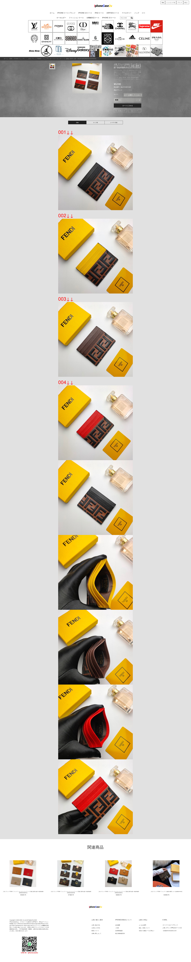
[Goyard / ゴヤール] (95, 38)
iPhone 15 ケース (85, 13)
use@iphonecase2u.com (169, 930)
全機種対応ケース (93, 18)
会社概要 (117, 925)
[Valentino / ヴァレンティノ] (144, 51)
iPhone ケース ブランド (66, 13)
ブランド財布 (128, 90)
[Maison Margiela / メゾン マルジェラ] (95, 26)
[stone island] (83, 38)
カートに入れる (127, 105)
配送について (95, 930)
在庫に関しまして (96, 933)
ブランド (179, 2)
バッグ (136, 13)
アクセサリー (126, 13)
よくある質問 (142, 925)
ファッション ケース (76, 18)
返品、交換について (144, 928)
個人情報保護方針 (120, 933)
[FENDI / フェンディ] (59, 26)
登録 (163, 2)
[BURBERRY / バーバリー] (132, 26)
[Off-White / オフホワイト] (71, 38)
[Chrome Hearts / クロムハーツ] (34, 38)
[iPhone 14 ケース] (157, 51)
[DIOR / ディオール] (83, 26)
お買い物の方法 (96, 925)
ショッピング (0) (170, 2)
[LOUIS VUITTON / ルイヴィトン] (34, 26)
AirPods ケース (113, 13)
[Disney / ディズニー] (71, 51)
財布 (143, 13)
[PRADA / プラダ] (157, 38)
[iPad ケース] (59, 51)
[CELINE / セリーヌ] (144, 38)
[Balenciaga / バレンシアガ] (59, 38)
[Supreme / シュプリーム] (144, 26)
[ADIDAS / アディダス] (132, 38)
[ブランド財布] (132, 51)
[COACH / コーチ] (120, 38)
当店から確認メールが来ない (146, 930)
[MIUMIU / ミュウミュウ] (34, 51)
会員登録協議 (118, 930)
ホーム (52, 13)
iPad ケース (99, 13)
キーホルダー (61, 18)
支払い (186, 2)
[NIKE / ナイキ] (157, 26)
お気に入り (120, 110)
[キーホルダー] (120, 51)
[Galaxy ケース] (83, 51)
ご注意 (117, 928)
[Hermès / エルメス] (46, 26)
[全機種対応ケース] (108, 51)
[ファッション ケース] (95, 51)
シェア (134, 110)
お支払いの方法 (96, 928)
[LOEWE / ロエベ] (108, 38)
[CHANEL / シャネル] (120, 26)
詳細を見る (23, 873)
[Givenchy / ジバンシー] (46, 38)
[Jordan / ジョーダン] (46, 51)
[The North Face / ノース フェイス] (108, 26)
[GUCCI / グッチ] (71, 26)
